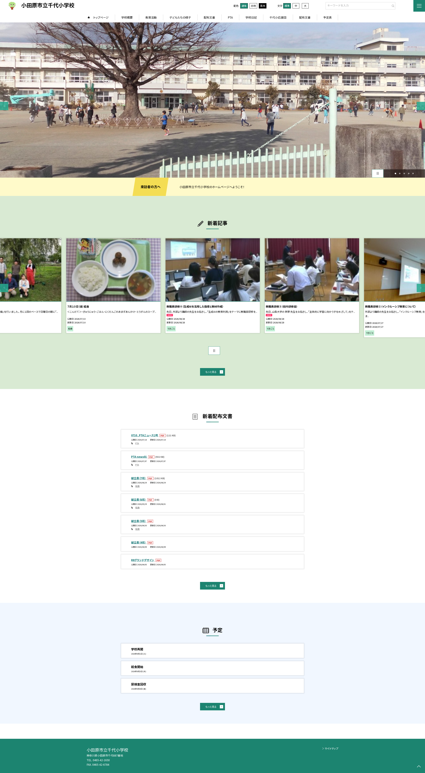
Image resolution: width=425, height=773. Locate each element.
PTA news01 (139, 457)
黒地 (262, 5)
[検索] (392, 5)
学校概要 (127, 17)
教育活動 (151, 17)
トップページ (101, 17)
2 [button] (400, 173)
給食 (137, 486)
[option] (212, 100)
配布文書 (209, 17)
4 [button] (408, 173)
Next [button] (421, 106)
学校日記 (251, 17)
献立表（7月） (139, 478)
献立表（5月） (139, 521)
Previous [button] (4, 106)
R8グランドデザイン (143, 560)
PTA (230, 17)
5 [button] (413, 173)
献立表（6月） (139, 499)
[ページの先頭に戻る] (419, 767)
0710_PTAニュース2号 (145, 435)
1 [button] (395, 173)
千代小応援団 (277, 17)
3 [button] (404, 173)
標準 (287, 5)
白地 (253, 5)
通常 (244, 5)
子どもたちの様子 (180, 17)
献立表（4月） (139, 542)
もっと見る (210, 372)
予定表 (327, 17)
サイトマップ (331, 748)
